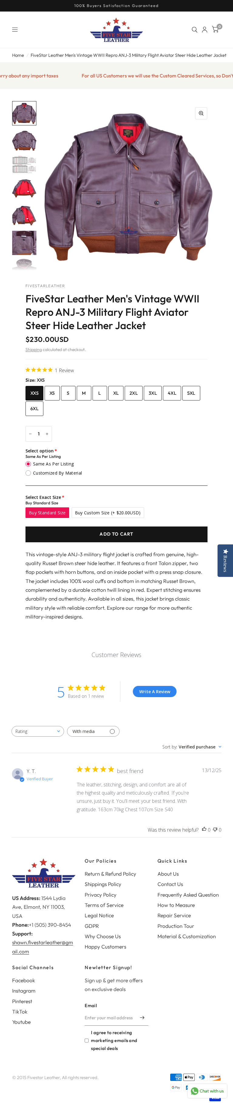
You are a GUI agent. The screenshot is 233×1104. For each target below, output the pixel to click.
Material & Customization (186, 936)
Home (18, 55)
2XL (134, 393)
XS (52, 393)
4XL (172, 393)
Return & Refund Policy (110, 874)
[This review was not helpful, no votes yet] (215, 830)
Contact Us (170, 884)
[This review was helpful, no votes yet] (204, 830)
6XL (34, 408)
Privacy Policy (100, 894)
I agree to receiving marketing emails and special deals (114, 1040)
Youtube (21, 1022)
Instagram (23, 990)
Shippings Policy (103, 884)
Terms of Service (104, 905)
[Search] (195, 30)
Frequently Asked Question (188, 894)
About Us (168, 874)
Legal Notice (99, 915)
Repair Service (174, 915)
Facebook (23, 980)
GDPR (92, 926)
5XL (191, 393)
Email (91, 1005)
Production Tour (175, 926)
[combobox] (38, 731)
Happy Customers (105, 946)
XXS (34, 393)
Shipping (33, 349)
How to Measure (176, 905)
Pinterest (22, 1001)
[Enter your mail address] (142, 1018)
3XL (153, 393)
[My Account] (205, 30)
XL (116, 393)
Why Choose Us (103, 936)
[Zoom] (201, 113)
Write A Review (154, 691)
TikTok (19, 1011)
